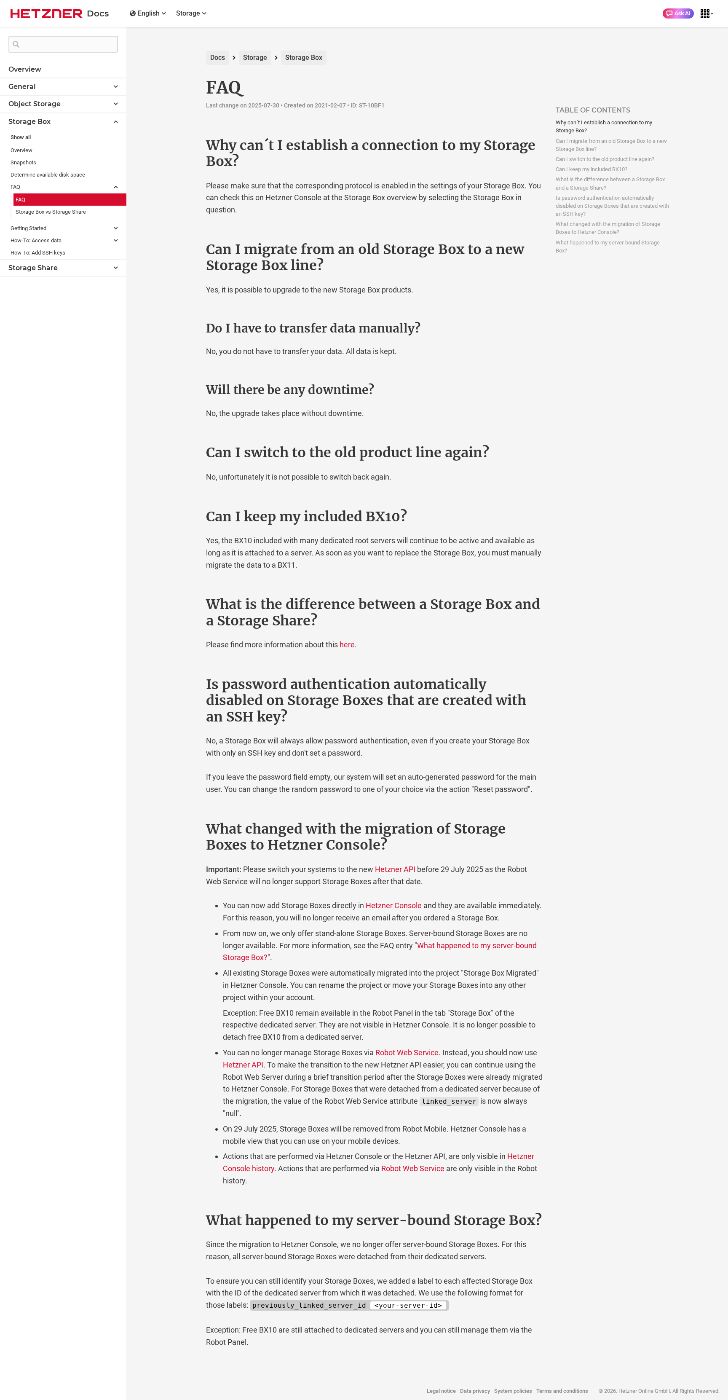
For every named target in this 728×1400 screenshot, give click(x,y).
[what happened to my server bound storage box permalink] (188, 1220)
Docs (217, 58)
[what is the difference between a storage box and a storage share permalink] (188, 604)
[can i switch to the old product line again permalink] (188, 453)
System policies (513, 1391)
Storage (255, 58)
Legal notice (441, 1391)
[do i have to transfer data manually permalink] (188, 329)
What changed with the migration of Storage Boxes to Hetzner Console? (608, 228)
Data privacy (475, 1391)
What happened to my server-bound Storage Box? (608, 246)
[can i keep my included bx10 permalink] (188, 517)
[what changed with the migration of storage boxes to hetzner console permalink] (188, 829)
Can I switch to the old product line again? (605, 159)
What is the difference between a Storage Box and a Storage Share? (610, 183)
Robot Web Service (407, 1052)
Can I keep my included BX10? (591, 169)
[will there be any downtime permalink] (188, 390)
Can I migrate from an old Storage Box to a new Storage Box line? (611, 145)
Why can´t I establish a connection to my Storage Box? (604, 126)
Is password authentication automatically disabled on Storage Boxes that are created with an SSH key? (612, 206)
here (347, 644)
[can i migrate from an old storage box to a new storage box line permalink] (188, 249)
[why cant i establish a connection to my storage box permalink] (188, 145)
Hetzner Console (394, 905)
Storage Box (303, 58)
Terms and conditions (562, 1391)
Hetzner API (395, 869)
